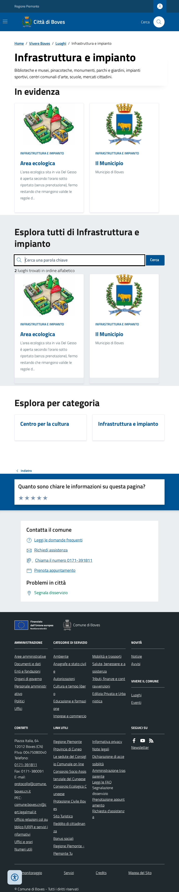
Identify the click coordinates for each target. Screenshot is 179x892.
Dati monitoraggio (28, 872)
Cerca (154, 259)
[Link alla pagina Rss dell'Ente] (151, 741)
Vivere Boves (39, 43)
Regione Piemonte (26, 6)
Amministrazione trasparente (108, 773)
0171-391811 (25, 764)
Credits (101, 872)
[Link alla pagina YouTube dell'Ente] (142, 741)
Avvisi (135, 664)
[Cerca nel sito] (157, 21)
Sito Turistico (63, 816)
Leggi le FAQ (102, 782)
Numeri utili (23, 849)
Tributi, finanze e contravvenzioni (108, 682)
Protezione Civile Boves (69, 804)
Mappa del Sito (139, 872)
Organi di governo (28, 678)
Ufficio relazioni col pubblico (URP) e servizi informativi (31, 827)
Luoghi (60, 43)
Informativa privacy (107, 741)
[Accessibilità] (14, 877)
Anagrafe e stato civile (69, 667)
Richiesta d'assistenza (108, 814)
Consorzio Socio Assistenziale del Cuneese (69, 775)
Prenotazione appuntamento (108, 802)
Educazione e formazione (69, 704)
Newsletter (140, 747)
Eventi (136, 702)
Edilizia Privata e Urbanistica (109, 697)
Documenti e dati (27, 664)
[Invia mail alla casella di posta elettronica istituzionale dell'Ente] (31, 787)
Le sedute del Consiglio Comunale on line (69, 760)
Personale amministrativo (30, 689)
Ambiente (61, 656)
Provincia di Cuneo (67, 749)
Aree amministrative (30, 656)
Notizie (136, 656)
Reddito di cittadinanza (69, 827)
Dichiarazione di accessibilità (108, 760)
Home (19, 43)
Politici (19, 701)
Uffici (18, 708)
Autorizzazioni (64, 678)
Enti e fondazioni (27, 671)
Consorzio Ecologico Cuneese (70, 790)
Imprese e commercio (69, 716)
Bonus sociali (63, 838)
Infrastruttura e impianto (42, 153)
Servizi (69, 872)
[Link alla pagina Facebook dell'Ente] (134, 741)
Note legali (100, 749)
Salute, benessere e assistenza (108, 667)
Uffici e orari (23, 841)
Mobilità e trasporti (106, 656)
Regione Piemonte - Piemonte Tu (68, 849)
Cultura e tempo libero (69, 689)
